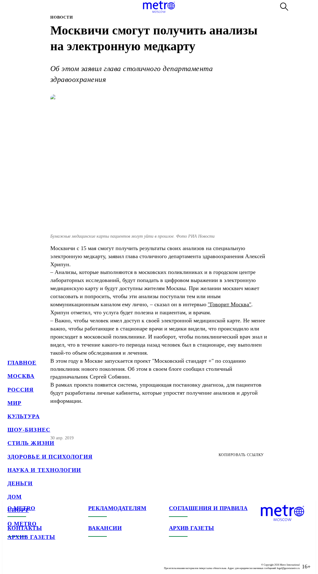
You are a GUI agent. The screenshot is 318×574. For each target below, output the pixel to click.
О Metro (22, 524)
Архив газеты (31, 537)
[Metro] (159, 7)
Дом (14, 497)
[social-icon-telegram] (25, 562)
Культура (23, 416)
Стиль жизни (30, 443)
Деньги (20, 483)
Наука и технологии (44, 470)
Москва (20, 376)
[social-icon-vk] (12, 562)
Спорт (18, 510)
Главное (22, 363)
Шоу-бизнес (28, 430)
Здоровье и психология (50, 457)
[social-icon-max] (50, 562)
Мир (14, 403)
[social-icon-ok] (37, 562)
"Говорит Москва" (229, 304)
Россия (20, 390)
